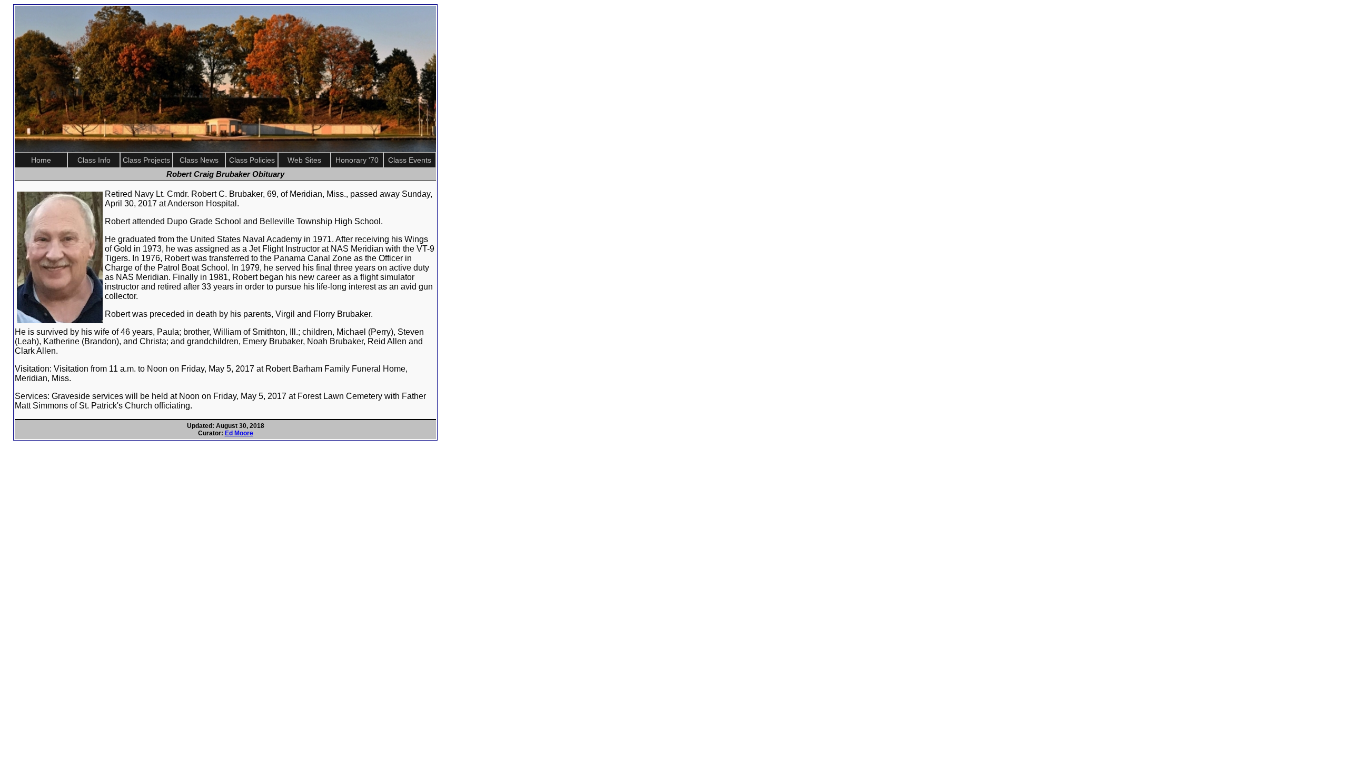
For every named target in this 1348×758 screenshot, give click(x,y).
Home (41, 160)
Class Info (94, 160)
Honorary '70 (357, 160)
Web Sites (304, 160)
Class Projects (146, 160)
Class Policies (252, 160)
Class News (199, 160)
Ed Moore (239, 433)
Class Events (409, 160)
